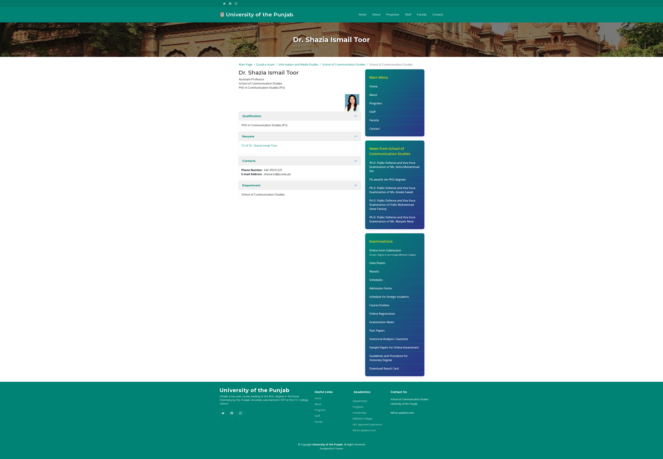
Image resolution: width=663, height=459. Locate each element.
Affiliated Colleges (363, 418)
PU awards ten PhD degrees (387, 179)
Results (374, 271)
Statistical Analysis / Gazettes (388, 339)
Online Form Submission (392, 252)
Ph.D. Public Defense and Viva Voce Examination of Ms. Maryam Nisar (392, 219)
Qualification (251, 116)
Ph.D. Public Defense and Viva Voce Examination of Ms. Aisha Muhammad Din (394, 167)
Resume (248, 136)
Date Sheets (377, 263)
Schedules (376, 280)
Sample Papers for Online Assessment (394, 347)
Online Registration (382, 314)
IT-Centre (338, 448)
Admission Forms (380, 288)
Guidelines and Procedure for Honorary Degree (388, 358)
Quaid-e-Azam (265, 64)
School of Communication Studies (344, 64)
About (376, 14)
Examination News (381, 322)
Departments (360, 401)
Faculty (422, 14)
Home (362, 14)
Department (251, 185)
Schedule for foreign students (389, 297)
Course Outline (379, 305)
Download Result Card (384, 368)
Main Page (245, 64)
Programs (392, 14)
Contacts (249, 161)
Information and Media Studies (298, 64)
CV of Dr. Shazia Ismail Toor (259, 145)
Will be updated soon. (365, 430)
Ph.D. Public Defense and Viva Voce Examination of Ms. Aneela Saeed (392, 190)
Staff (408, 14)
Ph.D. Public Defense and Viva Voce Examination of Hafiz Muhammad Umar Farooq (392, 205)
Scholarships (360, 413)
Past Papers (377, 330)
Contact (438, 14)
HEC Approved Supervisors (367, 424)
